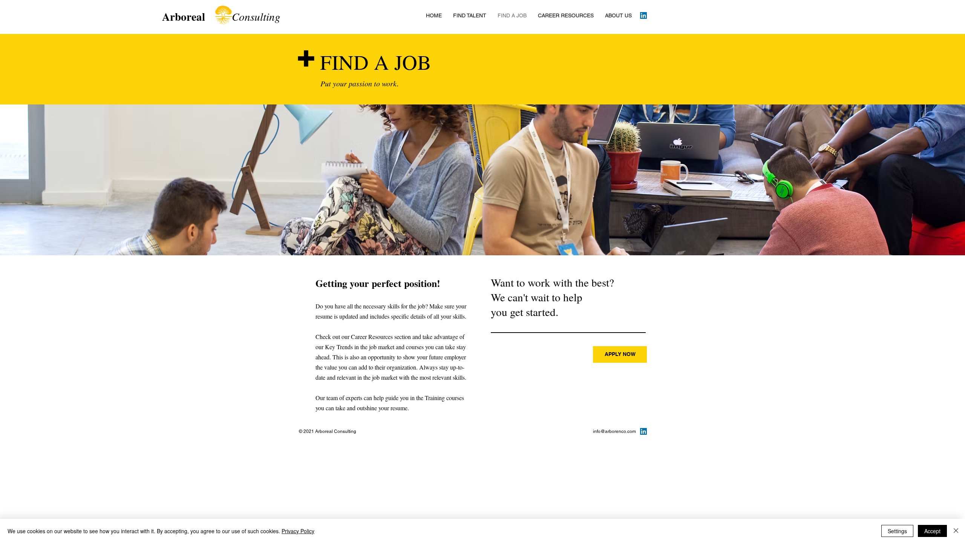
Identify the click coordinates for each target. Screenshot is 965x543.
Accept (932, 531)
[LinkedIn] (643, 15)
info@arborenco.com (614, 431)
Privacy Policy (298, 531)
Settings (897, 531)
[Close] (955, 531)
